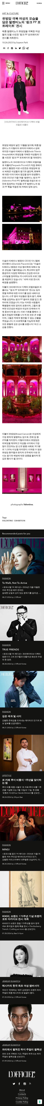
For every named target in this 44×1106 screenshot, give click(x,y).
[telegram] (28, 48)
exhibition (19, 521)
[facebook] (8, 48)
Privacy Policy (22, 1098)
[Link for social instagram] (24, 1084)
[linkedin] (16, 48)
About (22, 1090)
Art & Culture (10, 13)
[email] (4, 48)
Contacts (22, 1094)
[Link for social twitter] (14, 1084)
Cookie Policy (22, 1102)
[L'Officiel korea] (22, 3)
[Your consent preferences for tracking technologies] (39, 1101)
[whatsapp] (24, 48)
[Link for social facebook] (19, 1084)
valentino (7, 521)
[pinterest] (12, 48)
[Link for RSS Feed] (30, 1084)
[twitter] (20, 48)
